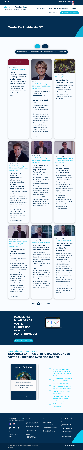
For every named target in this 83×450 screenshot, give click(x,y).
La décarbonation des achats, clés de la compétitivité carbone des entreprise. (62, 381)
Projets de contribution (30, 435)
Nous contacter (66, 436)
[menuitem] (40, 8)
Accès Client (61, 1)
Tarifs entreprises (66, 428)
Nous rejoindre (65, 434)
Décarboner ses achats (31, 431)
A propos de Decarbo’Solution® (49, 431)
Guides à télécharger (50, 425)
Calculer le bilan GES (32, 422)
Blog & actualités (48, 422)
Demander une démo (66, 425)
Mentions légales (70, 445)
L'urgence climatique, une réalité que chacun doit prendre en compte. (61, 399)
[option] (73, 4)
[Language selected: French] (75, 2)
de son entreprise (31, 424)
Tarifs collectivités (66, 431)
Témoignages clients (50, 427)
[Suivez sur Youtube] (8, 1)
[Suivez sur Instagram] (14, 428)
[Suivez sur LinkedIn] (5, 1)
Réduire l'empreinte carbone (32, 427)
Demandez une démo (23, 341)
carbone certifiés (31, 437)
